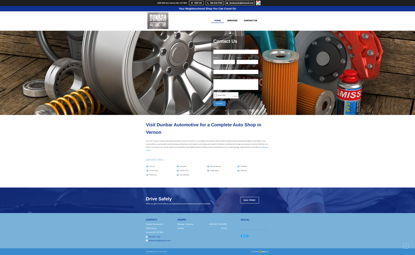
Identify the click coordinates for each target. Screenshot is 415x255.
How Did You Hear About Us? (224, 68)
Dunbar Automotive (160, 251)
